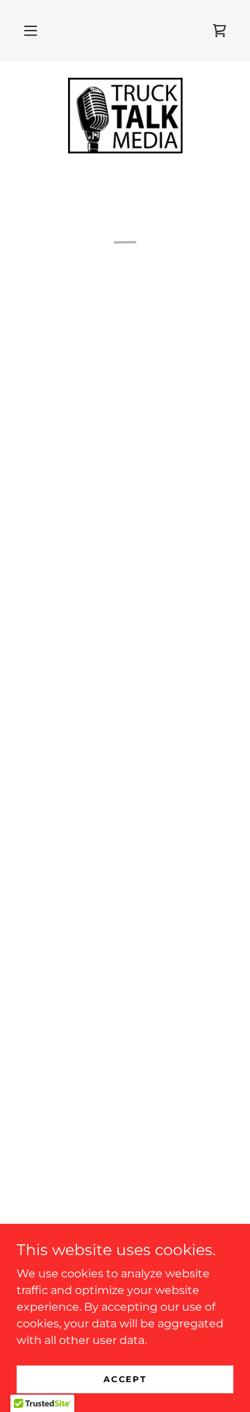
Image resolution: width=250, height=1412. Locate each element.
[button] (30, 30)
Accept (124, 1379)
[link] (125, 116)
